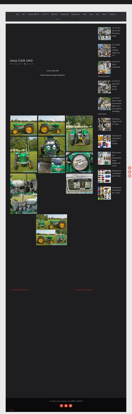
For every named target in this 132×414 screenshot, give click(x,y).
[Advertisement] (51, 40)
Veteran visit (30, 64)
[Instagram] (129, 176)
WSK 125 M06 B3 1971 (20, 290)
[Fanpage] (129, 168)
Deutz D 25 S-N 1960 (83, 290)
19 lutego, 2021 (17, 64)
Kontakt (11, 410)
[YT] (129, 172)
